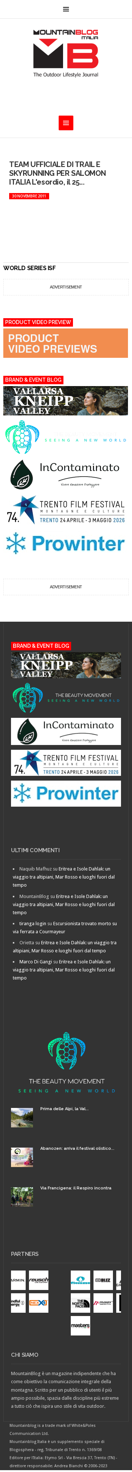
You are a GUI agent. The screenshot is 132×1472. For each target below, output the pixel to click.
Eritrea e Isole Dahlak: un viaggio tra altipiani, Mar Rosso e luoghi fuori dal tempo (64, 877)
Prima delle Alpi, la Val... (64, 1108)
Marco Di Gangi (35, 961)
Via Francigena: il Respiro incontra (75, 1188)
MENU (66, 9)
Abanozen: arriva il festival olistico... (77, 1148)
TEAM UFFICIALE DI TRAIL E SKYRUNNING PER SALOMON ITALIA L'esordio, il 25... (57, 173)
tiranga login (32, 923)
